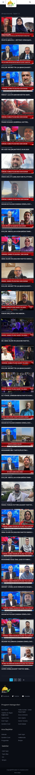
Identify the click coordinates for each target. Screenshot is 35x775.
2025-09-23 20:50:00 (6, 120)
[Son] (23, 680)
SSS (3, 757)
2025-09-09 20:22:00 (6, 476)
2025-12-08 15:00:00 (6, 38)
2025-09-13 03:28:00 (6, 339)
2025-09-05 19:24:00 (6, 612)
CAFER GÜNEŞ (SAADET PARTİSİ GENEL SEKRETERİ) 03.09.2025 (15, 669)
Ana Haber (4, 710)
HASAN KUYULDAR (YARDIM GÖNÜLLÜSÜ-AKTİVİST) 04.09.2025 (16, 614)
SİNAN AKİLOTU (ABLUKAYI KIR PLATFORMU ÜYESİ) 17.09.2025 (17, 177)
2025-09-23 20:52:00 (6, 66)
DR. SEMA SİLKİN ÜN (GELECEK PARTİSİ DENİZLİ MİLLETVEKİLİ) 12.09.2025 (15, 341)
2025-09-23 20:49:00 (6, 148)
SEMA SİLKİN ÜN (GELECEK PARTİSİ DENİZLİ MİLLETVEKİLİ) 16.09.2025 (16, 259)
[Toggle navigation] (3, 2)
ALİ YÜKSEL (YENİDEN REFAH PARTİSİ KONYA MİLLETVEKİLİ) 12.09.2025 (17, 396)
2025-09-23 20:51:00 (6, 93)
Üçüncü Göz (5, 718)
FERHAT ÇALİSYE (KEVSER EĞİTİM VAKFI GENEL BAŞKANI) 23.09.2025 (15, 95)
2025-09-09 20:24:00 (6, 421)
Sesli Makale (22, 724)
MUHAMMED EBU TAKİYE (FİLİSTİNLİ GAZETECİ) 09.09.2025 (14, 450)
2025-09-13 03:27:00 (6, 366)
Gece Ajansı (22, 718)
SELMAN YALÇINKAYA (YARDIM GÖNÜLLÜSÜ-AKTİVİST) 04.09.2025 (17, 642)
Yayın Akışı (5, 754)
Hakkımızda (21, 737)
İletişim (20, 740)
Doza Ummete (23, 715)
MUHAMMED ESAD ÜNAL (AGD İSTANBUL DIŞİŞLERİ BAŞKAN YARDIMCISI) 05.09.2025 (16, 560)
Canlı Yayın (21, 734)
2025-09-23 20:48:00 (6, 175)
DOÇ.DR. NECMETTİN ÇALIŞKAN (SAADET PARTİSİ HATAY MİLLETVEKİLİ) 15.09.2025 (16, 286)
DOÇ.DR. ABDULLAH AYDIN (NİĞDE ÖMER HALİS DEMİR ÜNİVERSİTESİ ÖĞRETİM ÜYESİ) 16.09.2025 (17, 232)
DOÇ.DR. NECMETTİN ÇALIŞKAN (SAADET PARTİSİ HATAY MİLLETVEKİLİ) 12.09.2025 (16, 368)
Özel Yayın (4, 721)
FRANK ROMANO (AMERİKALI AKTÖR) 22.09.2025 (14, 122)
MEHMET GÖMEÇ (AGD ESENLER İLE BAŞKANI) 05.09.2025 (17, 587)
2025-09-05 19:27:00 (6, 530)
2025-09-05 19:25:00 (6, 585)
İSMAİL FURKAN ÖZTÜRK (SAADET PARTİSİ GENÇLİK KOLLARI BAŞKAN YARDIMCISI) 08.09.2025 (16, 505)
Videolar (4, 734)
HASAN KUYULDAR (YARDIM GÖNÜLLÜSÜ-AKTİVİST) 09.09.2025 (16, 423)
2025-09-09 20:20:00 (6, 503)
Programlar (5, 740)
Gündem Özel (5, 724)
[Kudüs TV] (11, 2)
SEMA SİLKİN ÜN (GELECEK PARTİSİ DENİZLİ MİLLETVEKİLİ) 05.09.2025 (16, 532)
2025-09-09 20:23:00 (6, 448)
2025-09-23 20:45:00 (6, 284)
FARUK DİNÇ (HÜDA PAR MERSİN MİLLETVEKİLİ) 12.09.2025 (12, 314)
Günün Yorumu (23, 721)
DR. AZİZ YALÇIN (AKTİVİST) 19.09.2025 (15, 149)
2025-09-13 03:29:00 (6, 312)
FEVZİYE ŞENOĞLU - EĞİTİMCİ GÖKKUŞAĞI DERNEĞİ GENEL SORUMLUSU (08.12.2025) (16, 40)
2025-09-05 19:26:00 (6, 558)
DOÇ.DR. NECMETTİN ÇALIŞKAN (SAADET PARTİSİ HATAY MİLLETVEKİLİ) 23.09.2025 (16, 67)
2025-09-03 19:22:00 (6, 667)
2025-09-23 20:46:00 (6, 257)
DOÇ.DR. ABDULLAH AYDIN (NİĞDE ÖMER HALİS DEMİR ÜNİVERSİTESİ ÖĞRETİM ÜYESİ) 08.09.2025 (17, 478)
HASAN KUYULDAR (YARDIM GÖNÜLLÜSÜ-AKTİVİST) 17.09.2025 (16, 204)
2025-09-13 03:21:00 (6, 394)
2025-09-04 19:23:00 (6, 640)
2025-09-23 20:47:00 (6, 202)
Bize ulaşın (17, 772)
